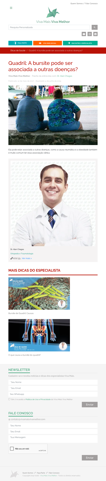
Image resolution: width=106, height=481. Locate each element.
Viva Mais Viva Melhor (48, 476)
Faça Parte (22, 43)
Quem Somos (76, 3)
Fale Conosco (91, 3)
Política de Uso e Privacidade (38, 399)
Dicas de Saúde (17, 50)
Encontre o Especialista (81, 43)
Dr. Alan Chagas (64, 76)
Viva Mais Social (49, 43)
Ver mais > (27, 258)
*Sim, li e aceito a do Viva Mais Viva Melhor (41, 399)
